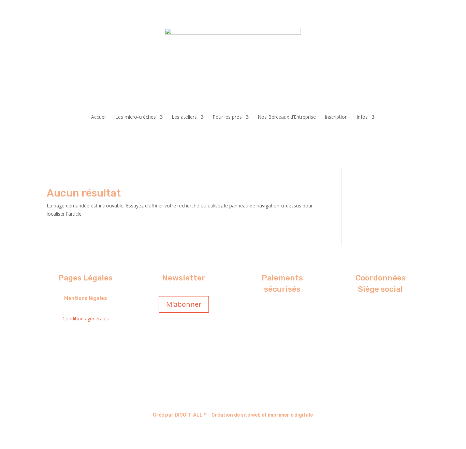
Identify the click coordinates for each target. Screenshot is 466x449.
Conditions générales (85, 318)
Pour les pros (227, 117)
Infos (362, 117)
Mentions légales (85, 298)
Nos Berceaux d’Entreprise (287, 117)
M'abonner (184, 304)
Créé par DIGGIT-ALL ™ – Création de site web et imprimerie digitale (233, 415)
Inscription (336, 117)
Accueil (98, 117)
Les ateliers (184, 117)
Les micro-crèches (135, 117)
